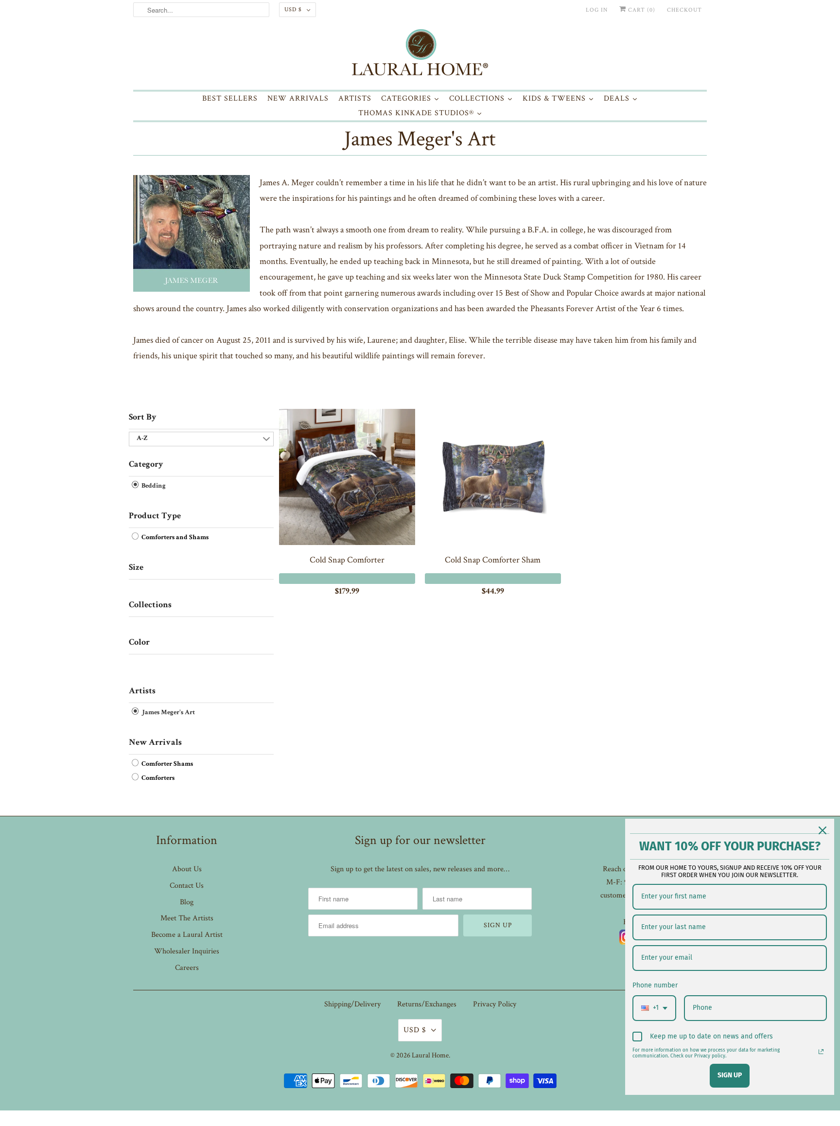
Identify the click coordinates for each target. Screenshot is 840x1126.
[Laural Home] (420, 54)
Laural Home (430, 1055)
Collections (150, 605)
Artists (142, 691)
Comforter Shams (166, 764)
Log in (597, 10)
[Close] (822, 830)
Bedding (153, 486)
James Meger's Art (420, 139)
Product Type (155, 516)
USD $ (293, 9)
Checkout (684, 10)
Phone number (655, 985)
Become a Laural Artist (187, 935)
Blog (186, 902)
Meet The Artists (186, 918)
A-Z (142, 438)
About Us (187, 869)
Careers (187, 968)
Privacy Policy (494, 1004)
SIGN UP (730, 1075)
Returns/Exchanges (426, 1004)
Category (146, 464)
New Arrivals (155, 743)
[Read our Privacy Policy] (821, 1051)
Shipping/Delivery (352, 1004)
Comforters (157, 778)
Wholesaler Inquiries (186, 951)
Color (139, 642)
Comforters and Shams (174, 537)
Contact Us (187, 885)
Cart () (640, 10)
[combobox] (654, 1008)
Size (136, 567)
